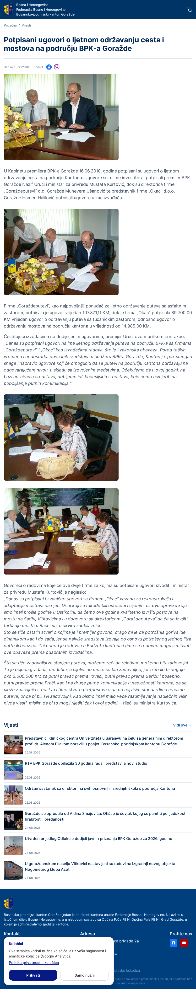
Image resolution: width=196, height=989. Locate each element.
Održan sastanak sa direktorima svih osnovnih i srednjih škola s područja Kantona (100, 788)
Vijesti (26, 25)
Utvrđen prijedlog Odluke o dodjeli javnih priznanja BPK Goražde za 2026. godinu (98, 838)
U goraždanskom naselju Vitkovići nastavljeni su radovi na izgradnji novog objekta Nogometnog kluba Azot (100, 866)
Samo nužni (85, 975)
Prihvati (33, 975)
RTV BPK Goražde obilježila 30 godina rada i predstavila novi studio (86, 763)
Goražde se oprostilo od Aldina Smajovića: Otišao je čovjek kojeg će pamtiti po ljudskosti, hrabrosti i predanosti (106, 816)
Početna (10, 25)
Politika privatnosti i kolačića (34, 962)
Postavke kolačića (125, 970)
